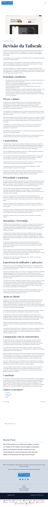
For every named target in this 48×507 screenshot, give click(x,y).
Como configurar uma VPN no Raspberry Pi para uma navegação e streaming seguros (21, 447)
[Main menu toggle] (45, 3)
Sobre (24, 485)
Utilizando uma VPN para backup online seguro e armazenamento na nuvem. (19, 449)
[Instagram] (25, 479)
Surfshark (8, 395)
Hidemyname (8, 394)
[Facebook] (20, 479)
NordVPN (23, 353)
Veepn (7, 397)
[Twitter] (23, 479)
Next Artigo (43, 401)
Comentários (6, 41)
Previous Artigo (5, 401)
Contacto (24, 487)
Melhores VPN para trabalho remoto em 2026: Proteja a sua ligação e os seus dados (21, 444)
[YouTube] (28, 479)
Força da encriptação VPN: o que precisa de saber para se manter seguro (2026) (20, 452)
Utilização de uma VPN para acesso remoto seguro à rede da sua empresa (19, 454)
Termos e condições (24, 490)
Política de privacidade (24, 488)
